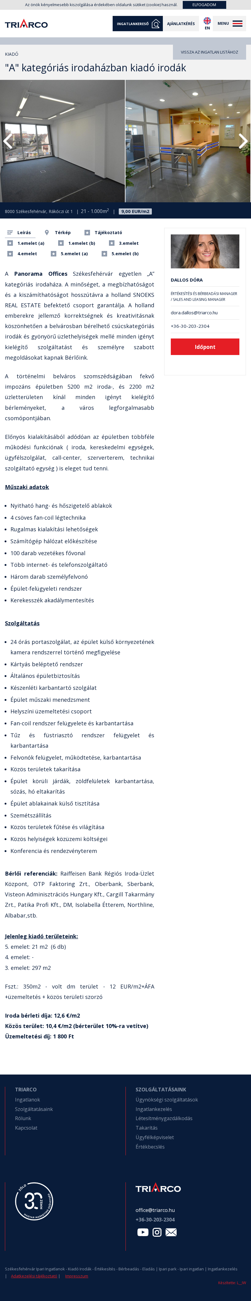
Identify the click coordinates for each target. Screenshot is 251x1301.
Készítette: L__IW (232, 1282)
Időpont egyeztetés (205, 349)
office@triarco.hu (155, 1210)
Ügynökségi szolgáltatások (167, 1099)
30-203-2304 (155, 1219)
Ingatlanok (27, 1099)
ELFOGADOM (204, 4)
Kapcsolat (26, 1127)
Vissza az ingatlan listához (209, 52)
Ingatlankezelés (154, 1109)
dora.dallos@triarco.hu (194, 313)
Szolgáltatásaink (34, 1109)
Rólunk (23, 1118)
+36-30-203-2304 (190, 326)
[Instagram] (157, 1234)
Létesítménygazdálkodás (164, 1118)
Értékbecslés (150, 1146)
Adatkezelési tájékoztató (34, 1276)
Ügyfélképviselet (155, 1137)
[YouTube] (142, 1234)
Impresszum (76, 1276)
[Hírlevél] (171, 1234)
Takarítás (147, 1127)
